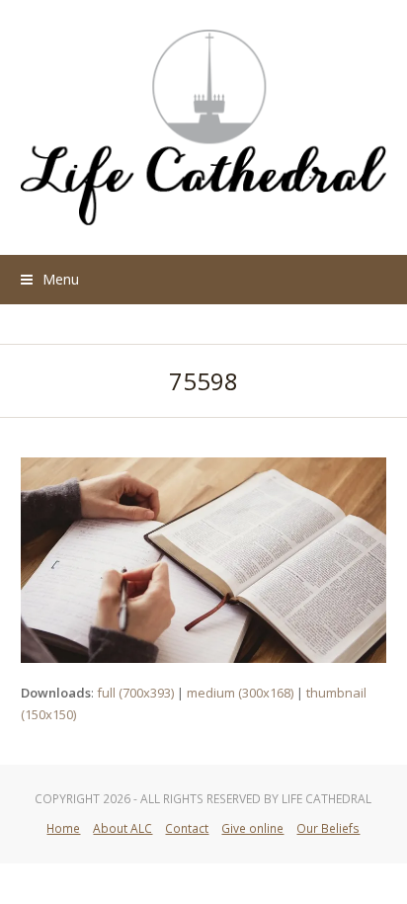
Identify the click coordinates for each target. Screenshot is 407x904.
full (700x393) (135, 692)
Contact (186, 828)
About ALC (122, 828)
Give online (252, 828)
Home (63, 828)
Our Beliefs (328, 828)
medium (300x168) (240, 692)
